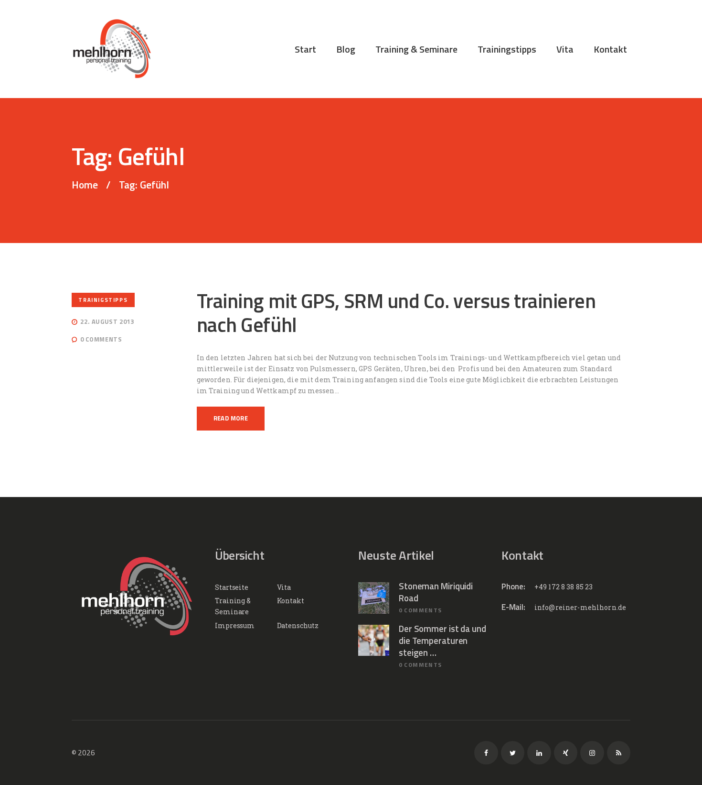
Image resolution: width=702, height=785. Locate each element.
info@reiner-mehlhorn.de (580, 607)
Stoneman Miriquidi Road (436, 592)
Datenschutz (298, 625)
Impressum (235, 625)
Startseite (231, 587)
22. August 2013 (107, 321)
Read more (230, 418)
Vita (284, 587)
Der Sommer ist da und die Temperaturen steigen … (442, 641)
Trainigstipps (103, 300)
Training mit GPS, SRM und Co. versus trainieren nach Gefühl (396, 312)
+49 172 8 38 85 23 (563, 586)
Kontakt (290, 600)
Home (85, 184)
